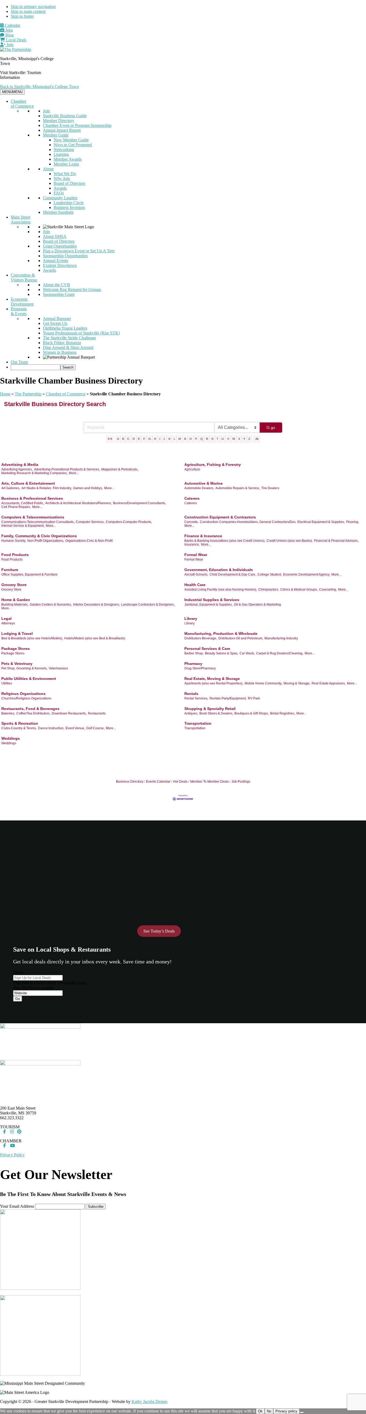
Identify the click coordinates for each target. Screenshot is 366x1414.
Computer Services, (90, 522)
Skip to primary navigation (33, 6)
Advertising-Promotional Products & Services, (67, 469)
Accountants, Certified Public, (22, 503)
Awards (60, 188)
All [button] (256, 438)
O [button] (190, 438)
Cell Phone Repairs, (16, 507)
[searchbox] (35, 367)
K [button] (169, 438)
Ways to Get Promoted (73, 144)
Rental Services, (196, 698)
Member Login (66, 164)
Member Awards (68, 159)
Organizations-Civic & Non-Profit (89, 541)
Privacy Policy (12, 1154)
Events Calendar (158, 781)
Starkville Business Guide (65, 115)
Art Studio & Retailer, (36, 488)
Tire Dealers (270, 488)
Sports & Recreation (19, 723)
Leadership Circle (69, 202)
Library (190, 618)
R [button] (207, 438)
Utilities (6, 683)
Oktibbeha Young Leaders (65, 328)
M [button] (179, 438)
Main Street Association (21, 219)
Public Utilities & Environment (28, 678)
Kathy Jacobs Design (149, 1401)
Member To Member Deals (209, 781)
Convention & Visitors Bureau (24, 277)
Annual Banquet (57, 318)
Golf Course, (95, 728)
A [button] (118, 438)
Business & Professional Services (32, 498)
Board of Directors (69, 183)
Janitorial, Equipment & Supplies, (208, 604)
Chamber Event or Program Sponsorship (77, 125)
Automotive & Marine (203, 483)
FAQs (59, 193)
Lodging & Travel (17, 633)
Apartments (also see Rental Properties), (213, 683)
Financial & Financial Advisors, (336, 541)
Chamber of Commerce (22, 103)
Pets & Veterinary (16, 663)
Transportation (197, 723)
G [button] (149, 438)
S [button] (212, 438)
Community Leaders (60, 198)
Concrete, (191, 522)
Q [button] (201, 438)
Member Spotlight (58, 212)
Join (9, 44)
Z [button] (249, 438)
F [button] (144, 438)
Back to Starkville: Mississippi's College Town (39, 86)
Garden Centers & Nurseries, (51, 604)
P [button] (196, 438)
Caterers (192, 498)
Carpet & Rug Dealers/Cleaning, (279, 653)
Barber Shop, (194, 653)
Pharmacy (193, 663)
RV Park (254, 698)
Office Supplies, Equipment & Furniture (29, 574)
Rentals (191, 693)
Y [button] (244, 438)
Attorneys (8, 623)
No (269, 1411)
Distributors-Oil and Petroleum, (240, 638)
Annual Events (55, 260)
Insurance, (192, 544)
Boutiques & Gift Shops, (251, 713)
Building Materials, (14, 604)
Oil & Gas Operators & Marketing (257, 604)
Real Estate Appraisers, (329, 683)
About (48, 169)
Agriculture (192, 469)
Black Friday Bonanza (62, 342)
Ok (260, 1411)
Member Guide (56, 135)
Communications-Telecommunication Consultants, (37, 522)
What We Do (65, 173)
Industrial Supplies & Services (211, 600)
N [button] (185, 438)
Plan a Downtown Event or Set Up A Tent (78, 251)
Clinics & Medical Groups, (299, 589)
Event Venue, (75, 728)
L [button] (174, 438)
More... (74, 473)
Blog (9, 35)
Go (17, 999)
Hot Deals (180, 781)
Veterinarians (58, 668)
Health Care (195, 585)
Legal (6, 618)
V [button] (228, 438)
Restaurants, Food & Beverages (30, 708)
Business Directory (129, 781)
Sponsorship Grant (58, 294)
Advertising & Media (19, 464)
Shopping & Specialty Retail (210, 708)
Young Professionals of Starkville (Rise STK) (81, 333)
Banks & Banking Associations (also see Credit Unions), (224, 541)
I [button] (159, 438)
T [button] (217, 438)
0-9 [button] (110, 438)
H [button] (155, 438)
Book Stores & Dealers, (216, 713)
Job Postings (240, 781)
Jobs (8, 30)
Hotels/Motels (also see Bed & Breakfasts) (94, 638)
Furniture (9, 570)
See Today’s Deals (159, 931)
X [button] (239, 438)
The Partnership (28, 394)
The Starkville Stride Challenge (69, 338)
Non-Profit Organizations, (45, 541)
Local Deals (15, 40)
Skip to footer (22, 16)
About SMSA (54, 236)
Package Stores (15, 648)
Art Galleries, (10, 488)
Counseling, (328, 589)
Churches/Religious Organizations (26, 698)
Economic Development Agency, (306, 574)
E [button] (139, 438)
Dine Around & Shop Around (68, 347)
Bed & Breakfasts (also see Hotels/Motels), (32, 638)
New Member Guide (71, 140)
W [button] (233, 438)
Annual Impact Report (62, 130)
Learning (61, 154)
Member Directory (58, 120)
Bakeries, (8, 713)
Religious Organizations (23, 693)
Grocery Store (14, 585)
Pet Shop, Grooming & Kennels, (24, 668)
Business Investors (69, 207)
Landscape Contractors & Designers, (148, 604)
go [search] (273, 427)
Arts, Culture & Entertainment (28, 483)
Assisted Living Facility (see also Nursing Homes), (220, 589)
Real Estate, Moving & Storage (212, 678)
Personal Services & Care (207, 648)
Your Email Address (17, 1206)
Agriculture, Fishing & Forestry (212, 464)
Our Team (19, 362)
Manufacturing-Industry (281, 638)
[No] (302, 1412)
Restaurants (97, 713)
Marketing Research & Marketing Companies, (34, 473)
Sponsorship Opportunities (65, 255)
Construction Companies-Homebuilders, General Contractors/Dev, (248, 522)
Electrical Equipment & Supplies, (321, 522)
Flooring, (352, 522)
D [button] (134, 438)
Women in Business (59, 352)
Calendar (12, 25)
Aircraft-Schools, (196, 574)
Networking (64, 149)
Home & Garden (15, 600)
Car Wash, (247, 653)
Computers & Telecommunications (32, 517)
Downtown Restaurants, (69, 713)
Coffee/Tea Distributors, (33, 713)
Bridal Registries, (282, 713)
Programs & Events (19, 311)
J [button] (164, 438)
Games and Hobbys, (88, 488)
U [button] (223, 438)
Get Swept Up (55, 323)
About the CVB (56, 284)
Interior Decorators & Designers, (96, 604)
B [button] (123, 438)
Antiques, (191, 713)
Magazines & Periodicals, (119, 469)
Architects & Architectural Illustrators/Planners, (78, 503)
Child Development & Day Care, (233, 574)
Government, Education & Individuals (218, 570)
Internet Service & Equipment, (22, 526)
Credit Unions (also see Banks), (290, 541)
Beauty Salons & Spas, (221, 653)
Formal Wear (195, 555)
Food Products (15, 555)
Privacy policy (286, 1411)
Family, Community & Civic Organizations (39, 536)
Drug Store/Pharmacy (200, 668)
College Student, (269, 574)
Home (5, 394)
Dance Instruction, (51, 728)
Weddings (10, 738)
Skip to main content (28, 11)
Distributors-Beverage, (200, 638)
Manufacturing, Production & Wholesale (220, 633)
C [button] (128, 438)
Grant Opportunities (60, 246)
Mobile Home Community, (263, 683)
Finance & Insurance (203, 536)
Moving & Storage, (296, 683)
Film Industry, (62, 488)
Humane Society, (13, 541)
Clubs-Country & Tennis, (19, 728)
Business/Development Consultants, (139, 503)
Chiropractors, (268, 589)
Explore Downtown (60, 265)
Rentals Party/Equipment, (228, 698)
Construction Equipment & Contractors (220, 517)
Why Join (62, 178)
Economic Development (22, 301)
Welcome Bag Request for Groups (72, 289)
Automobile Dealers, (199, 488)
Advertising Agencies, (17, 469)
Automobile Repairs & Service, (237, 488)
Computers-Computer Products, (129, 522)
